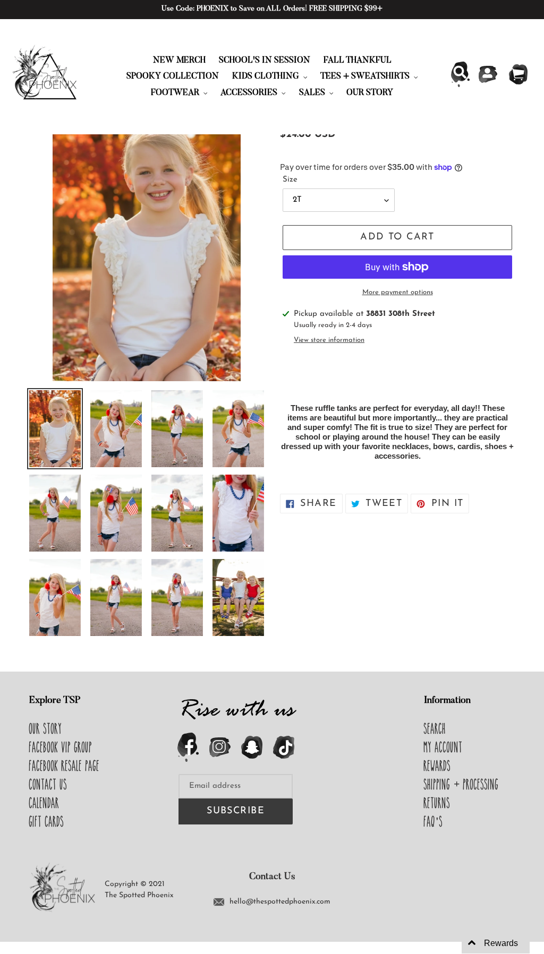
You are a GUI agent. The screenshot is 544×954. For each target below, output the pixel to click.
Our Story (45, 728)
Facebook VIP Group (60, 747)
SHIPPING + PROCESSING (461, 784)
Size (290, 180)
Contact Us (48, 784)
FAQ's (433, 821)
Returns (437, 802)
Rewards (437, 765)
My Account (443, 747)
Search (435, 728)
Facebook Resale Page (64, 765)
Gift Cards (46, 821)
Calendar (44, 802)
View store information (329, 340)
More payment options (397, 292)
